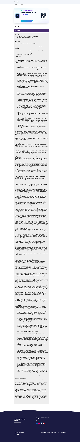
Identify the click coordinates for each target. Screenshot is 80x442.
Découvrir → (34, 20)
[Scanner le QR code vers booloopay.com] (44, 16)
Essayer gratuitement (25, 20)
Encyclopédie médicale (19, 4)
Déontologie (43, 432)
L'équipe (48, 432)
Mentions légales (63, 432)
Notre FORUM (16, 434)
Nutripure (38, 418)
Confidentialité (53, 432)
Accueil (15, 4)
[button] (65, 2)
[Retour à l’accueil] (17, 1)
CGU (58, 432)
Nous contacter (17, 423)
